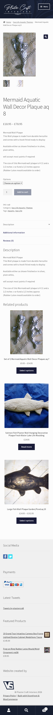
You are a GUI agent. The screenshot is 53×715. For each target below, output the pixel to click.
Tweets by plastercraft (13, 608)
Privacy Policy (9, 695)
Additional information (14, 232)
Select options (27, 370)
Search (26, 710)
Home (8, 22)
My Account (9, 710)
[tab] (26, 225)
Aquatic (11, 211)
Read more (26, 446)
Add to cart (22, 192)
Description (8, 224)
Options (7, 179)
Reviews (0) (8, 240)
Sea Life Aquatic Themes (23, 22)
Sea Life (18, 211)
